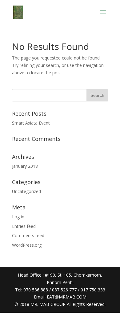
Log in (18, 217)
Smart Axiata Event (31, 123)
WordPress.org (27, 245)
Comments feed (28, 235)
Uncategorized (26, 191)
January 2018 (25, 166)
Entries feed (24, 226)
